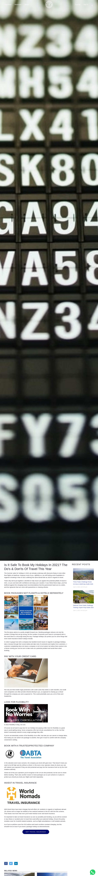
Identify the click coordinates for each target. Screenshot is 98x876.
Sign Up (77, 4)
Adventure (18, 4)
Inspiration (8, 4)
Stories (26, 4)
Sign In (86, 4)
